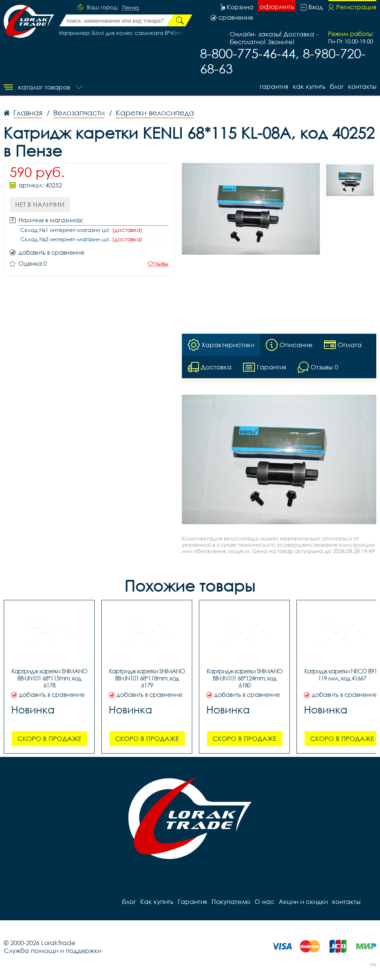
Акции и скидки (303, 901)
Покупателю (231, 901)
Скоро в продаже (49, 738)
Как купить (309, 86)
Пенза (130, 8)
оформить (277, 6)
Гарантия (274, 86)
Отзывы (158, 264)
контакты (362, 86)
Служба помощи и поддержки (52, 950)
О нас (264, 901)
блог (337, 86)
